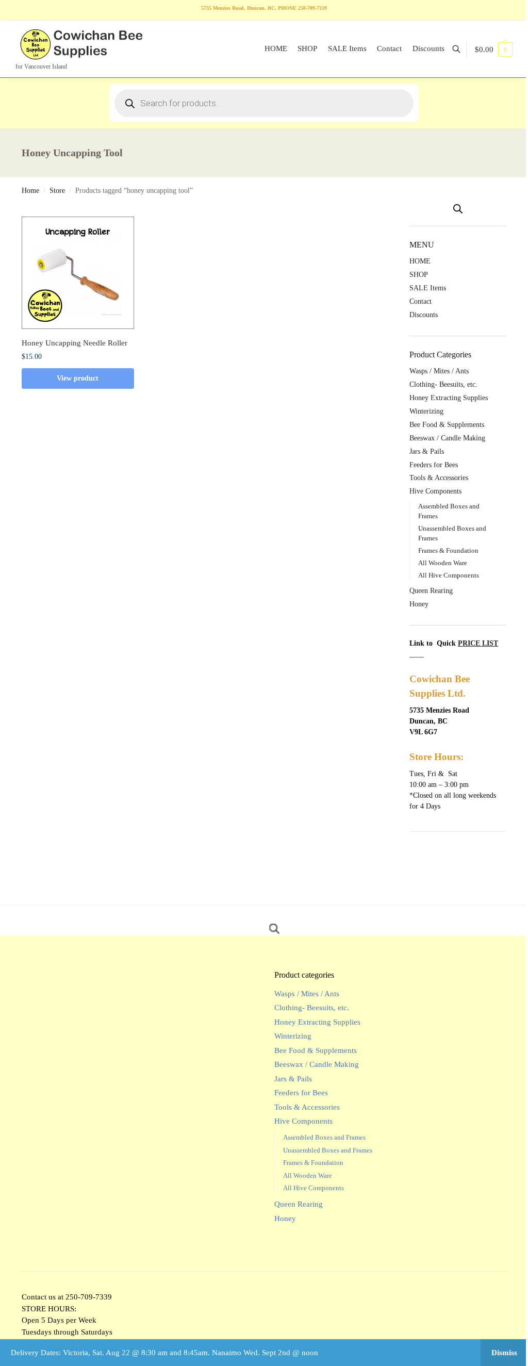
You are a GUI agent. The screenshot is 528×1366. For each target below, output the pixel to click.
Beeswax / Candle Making (447, 438)
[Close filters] (393, 211)
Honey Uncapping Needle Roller (74, 343)
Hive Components (435, 491)
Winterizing (426, 411)
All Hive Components (448, 575)
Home (30, 190)
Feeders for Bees (433, 465)
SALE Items (427, 288)
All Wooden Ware (442, 563)
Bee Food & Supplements (446, 425)
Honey (418, 604)
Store (57, 190)
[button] (494, 49)
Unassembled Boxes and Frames (327, 1150)
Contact (420, 301)
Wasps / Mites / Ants (439, 371)
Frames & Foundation (448, 550)
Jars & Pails (426, 451)
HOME (420, 261)
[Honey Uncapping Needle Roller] (78, 273)
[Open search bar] (458, 208)
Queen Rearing (431, 591)
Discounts (423, 315)
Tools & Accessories (438, 478)
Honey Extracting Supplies (448, 398)
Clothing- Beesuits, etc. (443, 384)
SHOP (418, 274)
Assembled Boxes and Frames (324, 1137)
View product (77, 378)
